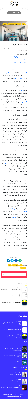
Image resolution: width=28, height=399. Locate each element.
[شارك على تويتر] (12, 260)
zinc (21, 265)
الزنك (22, 90)
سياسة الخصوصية (11, 396)
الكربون (14, 217)
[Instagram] (9, 13)
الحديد (25, 211)
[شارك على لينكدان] (8, 260)
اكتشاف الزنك (15, 265)
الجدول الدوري (9, 72)
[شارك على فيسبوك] (16, 260)
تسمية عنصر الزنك (19, 57)
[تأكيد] (2, 8)
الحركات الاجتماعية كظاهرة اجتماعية (13, 295)
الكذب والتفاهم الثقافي (15, 380)
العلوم (24, 24)
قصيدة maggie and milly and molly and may (11, 289)
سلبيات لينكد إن (17, 361)
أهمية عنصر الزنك (19, 62)
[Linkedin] (11, 13)
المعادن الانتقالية (19, 78)
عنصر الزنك (23, 267)
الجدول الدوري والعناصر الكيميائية (14, 24)
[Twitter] (14, 13)
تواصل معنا (18, 396)
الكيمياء (4, 24)
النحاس (24, 102)
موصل (7, 163)
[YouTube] (18, 13)
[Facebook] (16, 13)
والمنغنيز (12, 208)
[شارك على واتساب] (20, 260)
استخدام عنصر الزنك (18, 60)
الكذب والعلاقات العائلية (15, 374)
